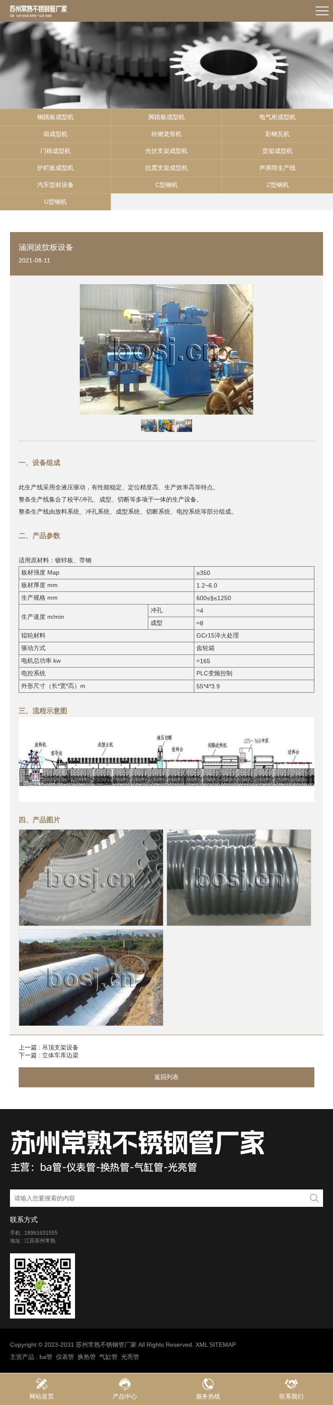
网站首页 (41, 1396)
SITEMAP (222, 1344)
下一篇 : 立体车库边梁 (48, 1055)
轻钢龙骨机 (166, 133)
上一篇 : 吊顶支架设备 (48, 1047)
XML (202, 1344)
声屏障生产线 (277, 167)
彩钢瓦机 (277, 133)
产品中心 (125, 1396)
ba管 (45, 1356)
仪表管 (65, 1356)
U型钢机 (55, 201)
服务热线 (208, 1396)
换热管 (87, 1356)
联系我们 (291, 1396)
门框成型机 (55, 150)
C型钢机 (166, 184)
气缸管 (108, 1356)
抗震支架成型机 (166, 167)
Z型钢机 (278, 184)
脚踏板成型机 (166, 116)
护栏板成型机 (55, 167)
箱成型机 (55, 133)
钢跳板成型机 (55, 116)
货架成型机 (277, 150)
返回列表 (166, 1076)
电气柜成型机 (277, 116)
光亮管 (130, 1356)
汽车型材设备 (55, 184)
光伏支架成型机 (166, 150)
